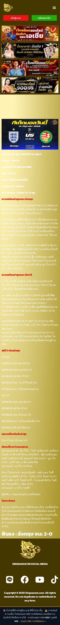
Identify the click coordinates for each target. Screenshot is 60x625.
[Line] (10, 580)
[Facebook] (25, 580)
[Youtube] (40, 580)
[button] (54, 7)
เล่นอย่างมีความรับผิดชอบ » (33, 621)
